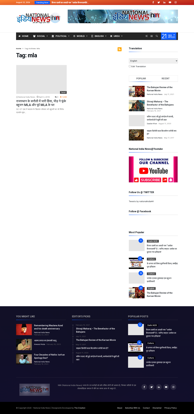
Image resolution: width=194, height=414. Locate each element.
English (151, 288)
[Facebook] (153, 2)
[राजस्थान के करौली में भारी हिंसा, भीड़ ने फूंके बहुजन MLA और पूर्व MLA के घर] (41, 79)
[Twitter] (158, 2)
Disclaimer (157, 408)
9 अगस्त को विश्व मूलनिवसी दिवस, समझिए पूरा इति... (70, 2)
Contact (146, 408)
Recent (166, 78)
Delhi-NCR (152, 241)
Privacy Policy (170, 408)
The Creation (79, 408)
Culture (151, 259)
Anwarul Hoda (39, 344)
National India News (26, 97)
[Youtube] (169, 2)
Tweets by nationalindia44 (141, 201)
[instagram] (175, 2)
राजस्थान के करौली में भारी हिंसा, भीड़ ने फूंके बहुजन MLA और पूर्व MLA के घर (41, 103)
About (119, 408)
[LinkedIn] (164, 2)
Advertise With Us (132, 408)
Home (18, 48)
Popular (141, 78)
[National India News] (39, 9)
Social (63, 92)
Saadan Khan (152, 123)
